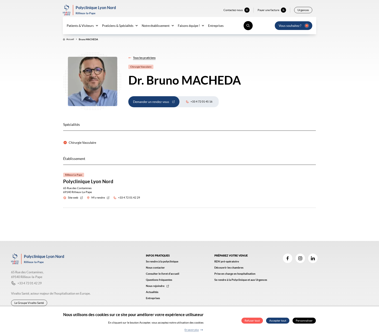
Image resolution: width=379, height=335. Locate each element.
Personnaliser (304, 320)
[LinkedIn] (313, 258)
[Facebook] (287, 258)
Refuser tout (252, 320)
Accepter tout (277, 320)
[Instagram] (300, 258)
